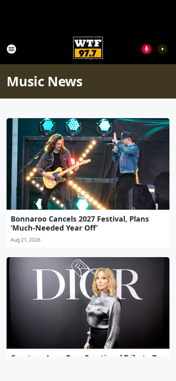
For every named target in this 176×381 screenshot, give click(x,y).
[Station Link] (88, 49)
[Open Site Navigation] (11, 49)
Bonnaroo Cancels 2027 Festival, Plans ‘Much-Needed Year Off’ (80, 223)
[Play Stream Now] (162, 49)
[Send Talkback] (146, 49)
